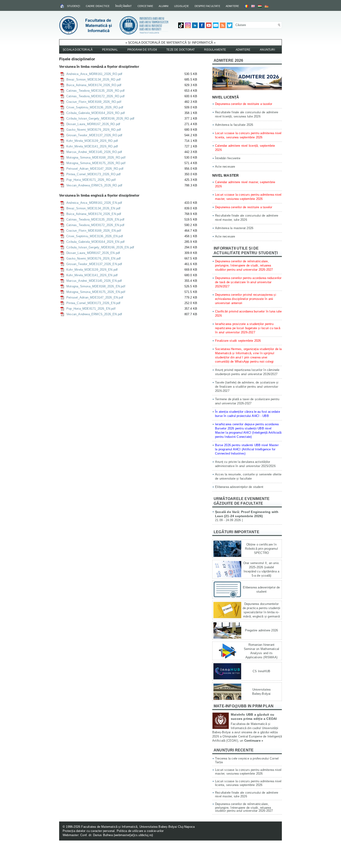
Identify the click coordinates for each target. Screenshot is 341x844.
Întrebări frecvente (227, 158)
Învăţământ (123, 6)
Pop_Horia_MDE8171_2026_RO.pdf (91, 180)
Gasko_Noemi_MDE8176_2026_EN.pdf (93, 258)
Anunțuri (267, 49)
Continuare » (253, 740)
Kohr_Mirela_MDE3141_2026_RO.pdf (92, 146)
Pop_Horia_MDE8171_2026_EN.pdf (91, 308)
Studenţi (73, 6)
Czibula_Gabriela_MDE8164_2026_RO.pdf (95, 113)
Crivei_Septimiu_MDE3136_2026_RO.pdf (94, 107)
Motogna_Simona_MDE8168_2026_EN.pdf (95, 286)
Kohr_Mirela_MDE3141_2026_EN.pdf (92, 275)
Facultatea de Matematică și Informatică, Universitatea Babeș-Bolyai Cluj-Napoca (138, 826)
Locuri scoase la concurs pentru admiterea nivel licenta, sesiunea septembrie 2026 (248, 783)
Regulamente (215, 49)
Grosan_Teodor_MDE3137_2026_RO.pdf (94, 135)
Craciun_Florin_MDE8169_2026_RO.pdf (93, 102)
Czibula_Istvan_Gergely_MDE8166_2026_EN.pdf (100, 247)
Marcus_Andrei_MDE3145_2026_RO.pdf (94, 152)
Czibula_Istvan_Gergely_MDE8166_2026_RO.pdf (100, 118)
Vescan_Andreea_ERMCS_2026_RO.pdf (94, 185)
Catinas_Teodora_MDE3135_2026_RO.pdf (95, 90)
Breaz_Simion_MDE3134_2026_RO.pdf (93, 79)
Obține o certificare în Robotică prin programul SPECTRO (261, 549)
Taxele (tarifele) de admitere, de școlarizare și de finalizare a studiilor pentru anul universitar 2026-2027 (247, 387)
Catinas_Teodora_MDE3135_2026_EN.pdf (95, 219)
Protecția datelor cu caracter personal (89, 831)
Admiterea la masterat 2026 (234, 228)
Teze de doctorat (180, 49)
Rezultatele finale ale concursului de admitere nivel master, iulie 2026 (246, 794)
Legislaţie (181, 6)
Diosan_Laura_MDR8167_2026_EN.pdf (93, 253)
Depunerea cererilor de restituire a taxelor (243, 104)
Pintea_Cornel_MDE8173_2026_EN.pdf (93, 303)
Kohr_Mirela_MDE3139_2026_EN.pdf (92, 269)
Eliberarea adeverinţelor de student (239, 487)
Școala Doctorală (78, 49)
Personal (110, 49)
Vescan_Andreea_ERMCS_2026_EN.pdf (94, 314)
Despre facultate (207, 6)
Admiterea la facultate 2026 (234, 125)
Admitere (232, 6)
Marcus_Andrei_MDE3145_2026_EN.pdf (94, 280)
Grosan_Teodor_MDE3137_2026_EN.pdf (94, 264)
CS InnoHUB (261, 671)
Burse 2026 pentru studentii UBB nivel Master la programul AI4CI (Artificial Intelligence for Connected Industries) (247, 449)
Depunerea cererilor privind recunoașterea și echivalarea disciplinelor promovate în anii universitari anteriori (245, 299)
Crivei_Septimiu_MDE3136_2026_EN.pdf (94, 236)
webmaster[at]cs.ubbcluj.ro (133, 835)
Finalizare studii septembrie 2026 (238, 340)
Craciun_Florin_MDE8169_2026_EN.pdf (93, 230)
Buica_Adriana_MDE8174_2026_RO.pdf (94, 85)
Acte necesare (225, 166)
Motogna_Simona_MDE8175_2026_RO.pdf (95, 163)
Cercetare (145, 6)
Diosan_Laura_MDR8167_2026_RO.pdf (93, 124)
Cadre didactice (98, 6)
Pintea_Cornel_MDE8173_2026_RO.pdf (93, 174)
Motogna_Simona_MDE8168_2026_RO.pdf (95, 157)
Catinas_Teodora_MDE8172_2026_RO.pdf (95, 96)
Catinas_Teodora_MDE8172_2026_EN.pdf (95, 225)
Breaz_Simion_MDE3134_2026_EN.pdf (93, 208)
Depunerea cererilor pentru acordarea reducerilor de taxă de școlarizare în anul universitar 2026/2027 (248, 282)
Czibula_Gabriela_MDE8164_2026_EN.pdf (95, 241)
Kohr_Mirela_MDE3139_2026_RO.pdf (92, 141)
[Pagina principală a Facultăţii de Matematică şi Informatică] (62, 5)
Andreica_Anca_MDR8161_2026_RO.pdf (94, 74)
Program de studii (142, 49)
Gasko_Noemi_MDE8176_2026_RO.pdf (93, 129)
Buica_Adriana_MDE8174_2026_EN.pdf (93, 214)
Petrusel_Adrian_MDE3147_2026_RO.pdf (94, 168)
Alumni (163, 6)
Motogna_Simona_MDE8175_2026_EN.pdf (95, 292)
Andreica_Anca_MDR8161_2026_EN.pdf (94, 203)
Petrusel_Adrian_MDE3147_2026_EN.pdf (94, 297)
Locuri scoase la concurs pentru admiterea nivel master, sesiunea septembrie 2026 (248, 771)
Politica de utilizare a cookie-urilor (140, 831)
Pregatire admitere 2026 (261, 630)
